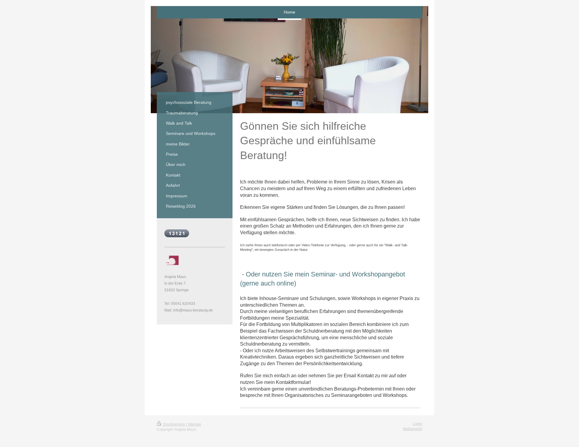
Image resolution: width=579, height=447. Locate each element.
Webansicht (412, 429)
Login (417, 424)
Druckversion (174, 424)
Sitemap (194, 424)
